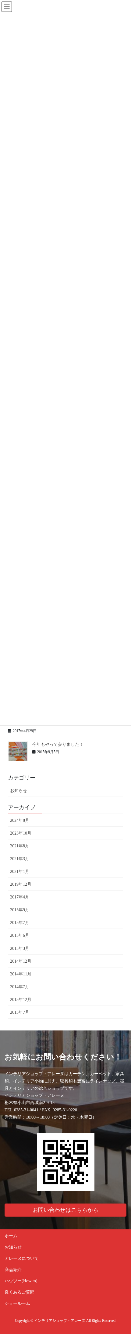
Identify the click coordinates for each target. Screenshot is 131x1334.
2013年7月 (19, 1012)
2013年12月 (20, 999)
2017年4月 (19, 897)
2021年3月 (19, 858)
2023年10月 (20, 833)
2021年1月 (19, 871)
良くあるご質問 (19, 1292)
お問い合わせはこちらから (65, 1210)
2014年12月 (20, 961)
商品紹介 (13, 1269)
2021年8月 (19, 846)
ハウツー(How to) (21, 1281)
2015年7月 (19, 922)
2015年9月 (19, 910)
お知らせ (18, 790)
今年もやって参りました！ (57, 744)
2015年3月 (19, 948)
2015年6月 (19, 935)
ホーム (11, 1236)
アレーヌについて (22, 1258)
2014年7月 (19, 987)
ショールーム (17, 1303)
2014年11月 (20, 974)
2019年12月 (20, 884)
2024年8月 (19, 820)
